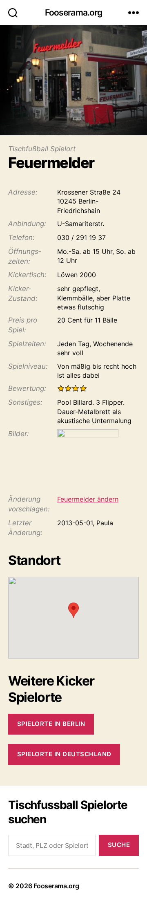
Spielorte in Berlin (51, 724)
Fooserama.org (73, 12)
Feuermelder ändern (87, 499)
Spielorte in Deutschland (64, 754)
